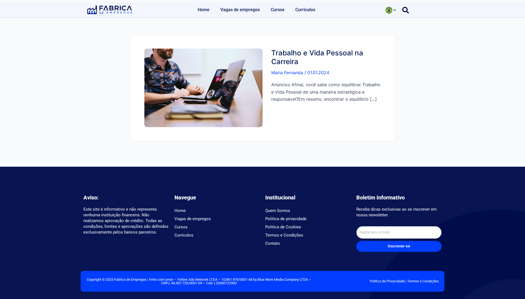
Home (203, 9)
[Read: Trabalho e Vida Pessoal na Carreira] (203, 87)
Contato (272, 243)
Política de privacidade (286, 218)
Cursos (277, 9)
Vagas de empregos (240, 9)
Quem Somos (277, 210)
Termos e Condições (284, 235)
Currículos (305, 9)
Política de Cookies (283, 227)
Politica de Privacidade (387, 281)
